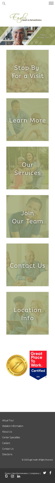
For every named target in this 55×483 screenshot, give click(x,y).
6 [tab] (36, 43)
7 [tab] (41, 43)
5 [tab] (32, 43)
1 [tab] (14, 43)
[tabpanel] (27, 36)
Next (50, 35)
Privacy (8, 473)
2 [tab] (18, 43)
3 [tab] (23, 43)
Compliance (34, 473)
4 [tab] (27, 43)
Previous (4, 35)
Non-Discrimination (20, 473)
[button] (4, 3)
